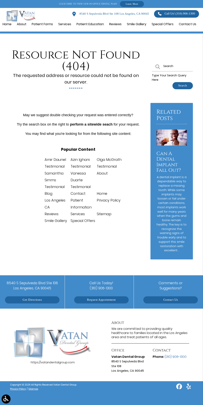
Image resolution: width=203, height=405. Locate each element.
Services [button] (64, 24)
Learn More (132, 3)
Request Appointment (101, 299)
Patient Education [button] (90, 24)
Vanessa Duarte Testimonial (81, 180)
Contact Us (170, 299)
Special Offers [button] (162, 24)
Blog (48, 193)
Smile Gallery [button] (136, 24)
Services (78, 213)
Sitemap (104, 213)
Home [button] (7, 24)
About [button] (21, 24)
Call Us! (180, 13)
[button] (6, 398)
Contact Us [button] (187, 24)
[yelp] (189, 388)
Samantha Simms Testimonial (55, 180)
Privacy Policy (109, 200)
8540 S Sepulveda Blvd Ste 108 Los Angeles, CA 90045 (114, 13)
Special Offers (83, 220)
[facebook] (179, 388)
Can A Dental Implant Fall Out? (168, 162)
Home (102, 193)
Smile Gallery (56, 220)
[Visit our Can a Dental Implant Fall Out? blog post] (171, 147)
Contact (78, 193)
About (102, 173)
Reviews (51, 213)
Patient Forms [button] (42, 24)
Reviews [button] (115, 24)
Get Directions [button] (32, 299)
